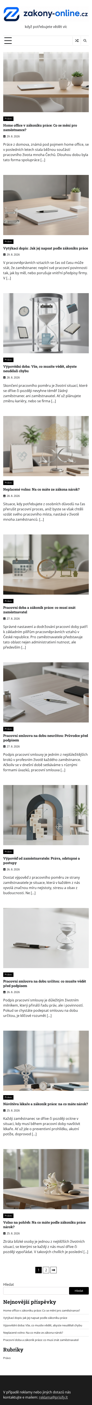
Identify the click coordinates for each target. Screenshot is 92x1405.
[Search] (85, 41)
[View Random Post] (77, 41)
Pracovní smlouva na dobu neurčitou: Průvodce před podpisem (45, 737)
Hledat (8, 1284)
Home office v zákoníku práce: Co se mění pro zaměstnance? (40, 127)
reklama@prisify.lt (53, 1397)
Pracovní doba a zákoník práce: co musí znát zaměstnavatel (39, 609)
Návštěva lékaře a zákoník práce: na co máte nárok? (45, 1104)
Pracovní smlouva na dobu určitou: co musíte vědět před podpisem (44, 983)
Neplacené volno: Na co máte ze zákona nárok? (41, 489)
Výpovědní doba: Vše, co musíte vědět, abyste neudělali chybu (40, 368)
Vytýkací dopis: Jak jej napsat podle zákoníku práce (45, 248)
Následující (53, 1270)
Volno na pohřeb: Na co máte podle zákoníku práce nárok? (44, 1224)
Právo (8, 118)
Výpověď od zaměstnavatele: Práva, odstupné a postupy (41, 860)
